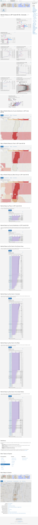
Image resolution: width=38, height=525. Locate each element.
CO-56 (9, 510)
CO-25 (9, 509)
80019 (16, 513)
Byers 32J (12, 507)
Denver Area (9, 504)
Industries (13, 464)
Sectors (33, 31)
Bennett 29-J (9, 507)
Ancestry (2, 467)
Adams (9, 503)
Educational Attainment (25, 458)
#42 (22, 397)
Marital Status (2, 464)
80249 (19, 513)
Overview (34, 7)
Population (2, 458)
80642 (23, 513)
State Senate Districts (15, 481)
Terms (19, 518)
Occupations (13, 462)
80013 (10, 513)
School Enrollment (24, 459)
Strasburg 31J (15, 507)
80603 (21, 513)
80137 (17, 513)
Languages (34, 26)
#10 (30, 116)
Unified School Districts (9, 481)
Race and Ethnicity (3, 461)
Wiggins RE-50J (19, 507)
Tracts (20, 481)
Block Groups (23, 481)
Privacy (21, 518)
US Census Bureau (20, 521)
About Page (26, 450)
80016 (12, 513)
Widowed (11, 115)
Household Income (14, 458)
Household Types (3, 462)
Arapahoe (11, 503)
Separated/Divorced (6, 115)
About (17, 518)
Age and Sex (2, 459)
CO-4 (8, 508)
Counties (5, 481)
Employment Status (14, 459)
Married (2, 115)
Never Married (15, 115)
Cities (1, 481)
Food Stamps (13, 461)
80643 (25, 513)
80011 (9, 513)
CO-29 (11, 509)
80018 (14, 513)
